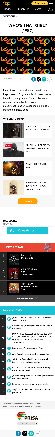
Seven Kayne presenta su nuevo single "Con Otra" (38, 148)
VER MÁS (27, 201)
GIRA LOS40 (50, 10)
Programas (23, 9)
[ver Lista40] (13, 272)
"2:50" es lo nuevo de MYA (37, 166)
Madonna (8, 223)
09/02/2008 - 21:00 (13, 78)
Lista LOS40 (8, 9)
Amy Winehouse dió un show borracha (30, 353)
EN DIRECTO (41, 3)
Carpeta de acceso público (32, 406)
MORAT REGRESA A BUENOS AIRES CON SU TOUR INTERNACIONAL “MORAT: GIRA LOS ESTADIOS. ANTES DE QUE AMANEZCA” (33, 338)
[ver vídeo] (13, 258)
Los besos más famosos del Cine (27, 348)
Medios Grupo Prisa (27, 423)
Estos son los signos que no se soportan (30, 384)
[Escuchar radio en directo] (35, 3)
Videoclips (10, 16)
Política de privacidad (20, 403)
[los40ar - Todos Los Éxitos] (6, 3)
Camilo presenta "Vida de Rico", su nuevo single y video (38, 186)
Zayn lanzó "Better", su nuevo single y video (38, 128)
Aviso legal (7, 403)
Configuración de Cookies (12, 406)
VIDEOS (38, 9)
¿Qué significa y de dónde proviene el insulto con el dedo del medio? (30, 361)
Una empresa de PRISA (27, 415)
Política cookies (34, 403)
